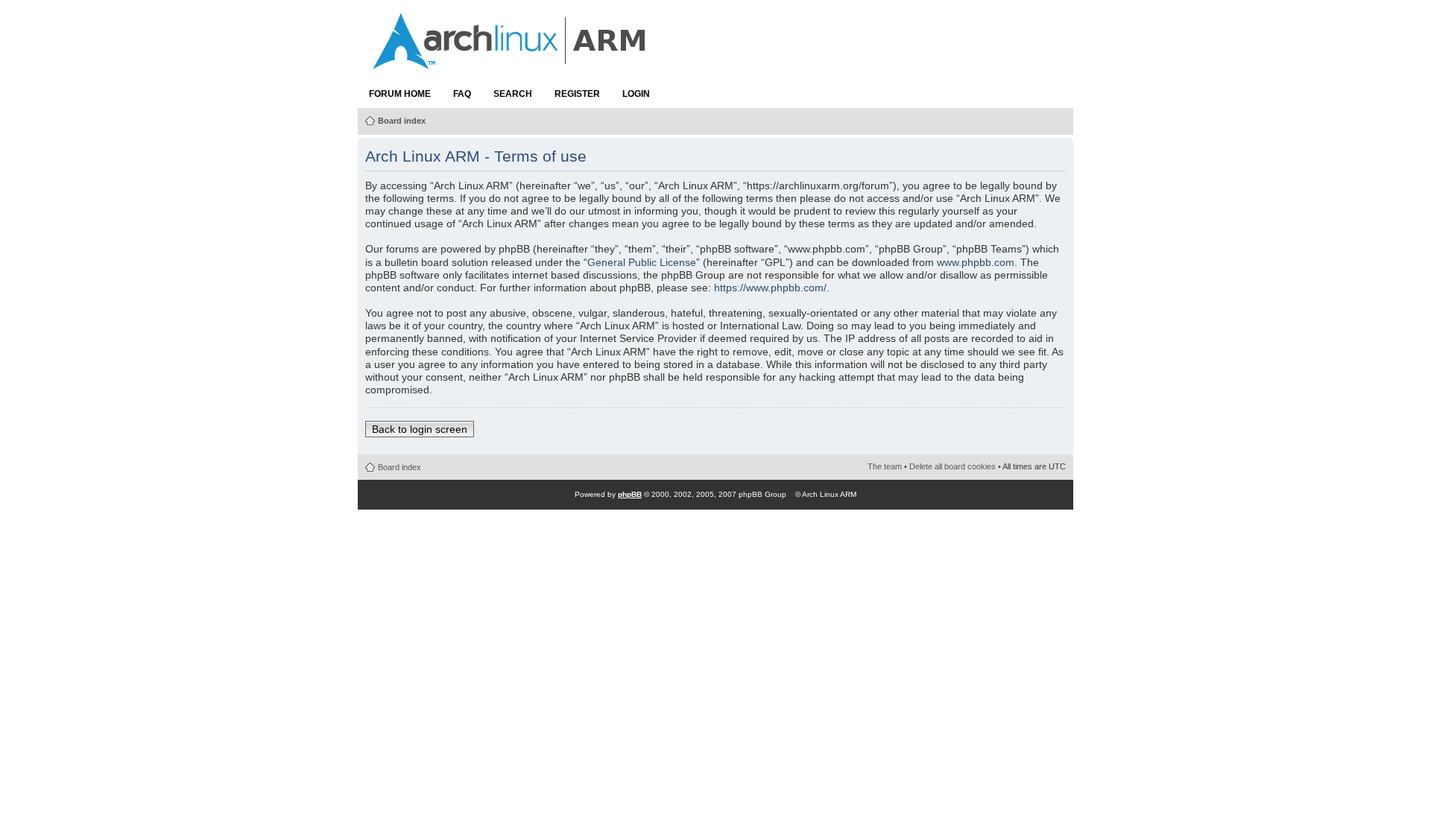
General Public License (641, 262)
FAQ (462, 94)
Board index (402, 120)
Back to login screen (419, 429)
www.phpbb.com (975, 262)
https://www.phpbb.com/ (770, 288)
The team (885, 466)
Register (577, 94)
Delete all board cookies (952, 466)
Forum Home (400, 94)
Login (636, 94)
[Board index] (510, 62)
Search (512, 94)
